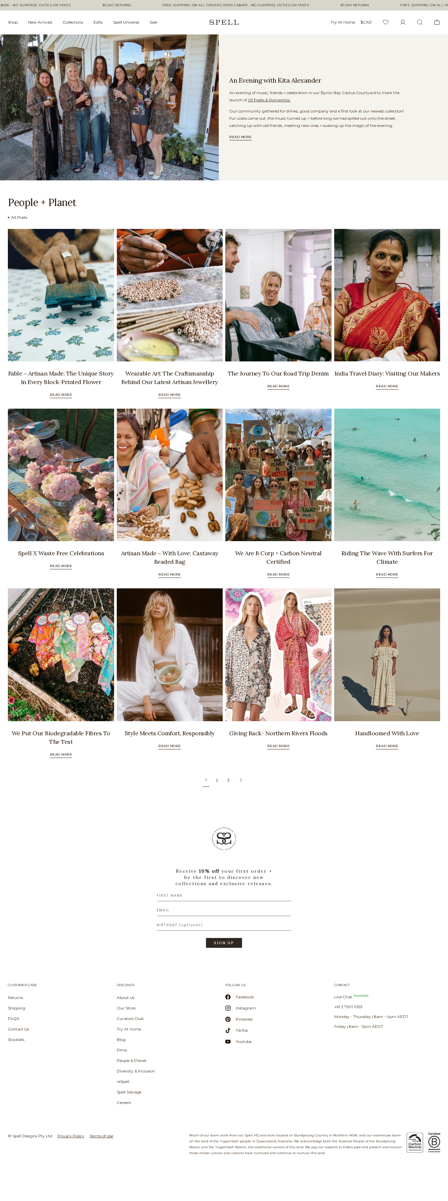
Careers (124, 1102)
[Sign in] (402, 22)
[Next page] (240, 780)
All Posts (19, 217)
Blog (121, 1039)
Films (122, 1050)
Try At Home (129, 1029)
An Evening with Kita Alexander (275, 80)
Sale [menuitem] (153, 22)
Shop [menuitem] (13, 22)
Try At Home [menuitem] (343, 22)
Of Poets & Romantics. (269, 99)
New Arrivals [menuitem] (40, 22)
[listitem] (109, 107)
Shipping (16, 1008)
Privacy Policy (70, 1135)
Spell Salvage (129, 1091)
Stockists (16, 1039)
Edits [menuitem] (98, 22)
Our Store (126, 1008)
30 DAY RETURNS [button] (116, 5)
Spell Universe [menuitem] (126, 22)
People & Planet (132, 1060)
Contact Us (18, 1029)
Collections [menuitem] (73, 22)
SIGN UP (224, 943)
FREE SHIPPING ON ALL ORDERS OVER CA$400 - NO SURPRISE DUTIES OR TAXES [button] (235, 5)
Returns (15, 997)
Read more (240, 137)
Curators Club (130, 1018)
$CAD (366, 22)
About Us (125, 997)
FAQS (13, 1018)
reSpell (123, 1081)
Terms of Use (101, 1135)
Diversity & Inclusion (136, 1071)
